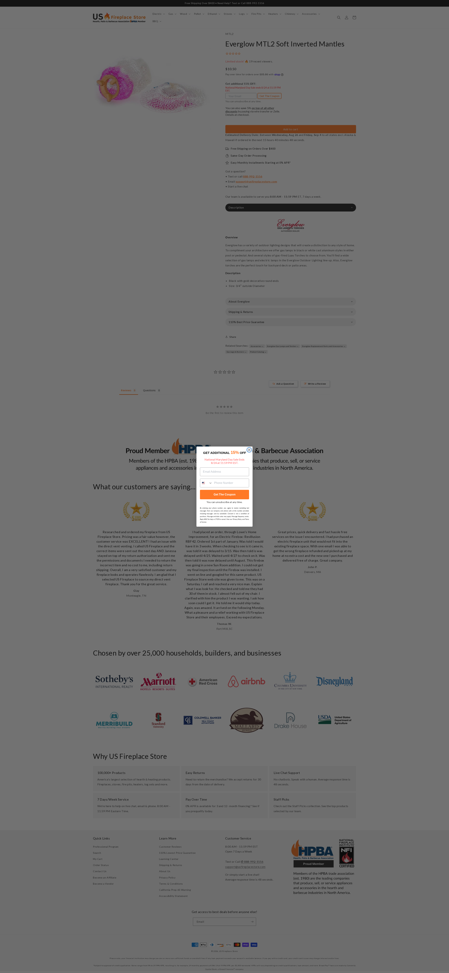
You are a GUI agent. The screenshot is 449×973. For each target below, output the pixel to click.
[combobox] (206, 483)
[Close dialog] (249, 449)
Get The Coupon (225, 494)
